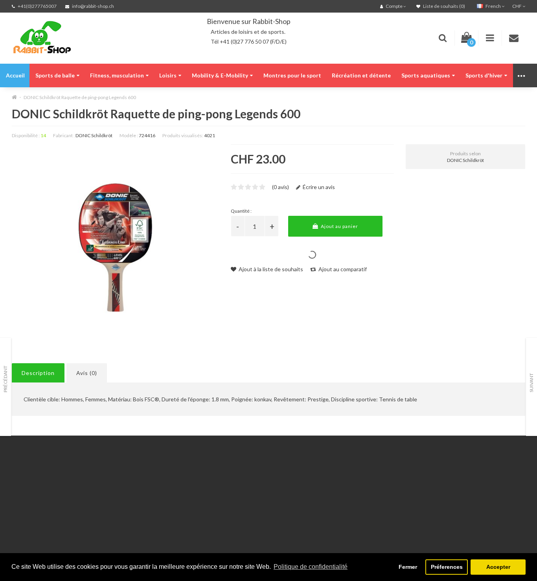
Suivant (531, 382)
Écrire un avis (318, 187)
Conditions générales (38, 520)
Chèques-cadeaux (209, 491)
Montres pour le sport (292, 75)
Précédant (5, 379)
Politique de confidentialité (45, 510)
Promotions (201, 501)
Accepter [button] (498, 567)
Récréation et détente (361, 75)
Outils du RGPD (31, 481)
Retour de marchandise (127, 501)
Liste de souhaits (120, 520)
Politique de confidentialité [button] (311, 566)
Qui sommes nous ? (35, 491)
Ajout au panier (339, 226)
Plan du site (201, 530)
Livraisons (24, 501)
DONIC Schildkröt (93, 135)
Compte (109, 491)
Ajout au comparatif (342, 269)
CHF (517, 6)
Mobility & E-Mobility (220, 75)
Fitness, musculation (117, 75)
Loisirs (168, 75)
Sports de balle (55, 75)
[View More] (522, 75)
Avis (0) (86, 373)
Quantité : (241, 211)
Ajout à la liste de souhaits (270, 269)
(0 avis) (280, 187)
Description (38, 373)
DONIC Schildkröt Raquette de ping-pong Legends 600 (80, 97)
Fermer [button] (408, 567)
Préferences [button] (447, 567)
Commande (113, 510)
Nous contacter (118, 481)
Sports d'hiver (483, 75)
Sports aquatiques (425, 75)
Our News (199, 481)
